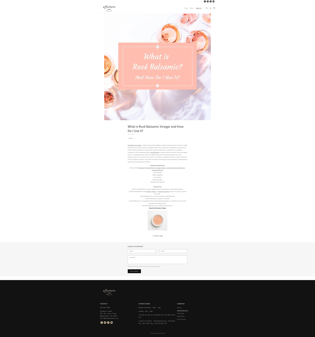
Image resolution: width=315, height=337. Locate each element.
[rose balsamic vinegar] (157, 220)
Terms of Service (181, 319)
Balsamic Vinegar (160, 208)
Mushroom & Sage (163, 191)
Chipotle (148, 191)
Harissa (154, 191)
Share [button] (131, 138)
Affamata (155, 333)
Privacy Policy (180, 313)
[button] (192, 8)
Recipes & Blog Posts (182, 310)
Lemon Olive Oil (171, 168)
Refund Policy (180, 316)
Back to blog (158, 236)
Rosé (153, 208)
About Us (179, 307)
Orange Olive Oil (161, 168)
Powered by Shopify (161, 333)
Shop (150, 208)
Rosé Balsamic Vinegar (134, 145)
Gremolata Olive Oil (157, 170)
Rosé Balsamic (155, 152)
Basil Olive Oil (181, 168)
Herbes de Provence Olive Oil (147, 168)
